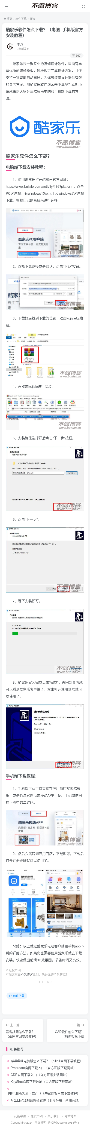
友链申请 (20, 1116)
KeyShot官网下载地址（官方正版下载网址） (43, 1081)
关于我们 (54, 1116)
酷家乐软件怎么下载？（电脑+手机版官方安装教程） (44, 32)
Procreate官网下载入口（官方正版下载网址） (44, 1067)
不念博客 (27, 974)
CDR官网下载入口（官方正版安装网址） (40, 1074)
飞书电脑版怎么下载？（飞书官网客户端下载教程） (43, 1093)
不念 (20, 44)
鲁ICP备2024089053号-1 (63, 1122)
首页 (9, 19)
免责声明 (37, 1116)
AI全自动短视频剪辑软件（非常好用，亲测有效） (46, 1100)
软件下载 (21, 19)
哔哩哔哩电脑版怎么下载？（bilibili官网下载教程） (47, 1060)
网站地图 (70, 1116)
